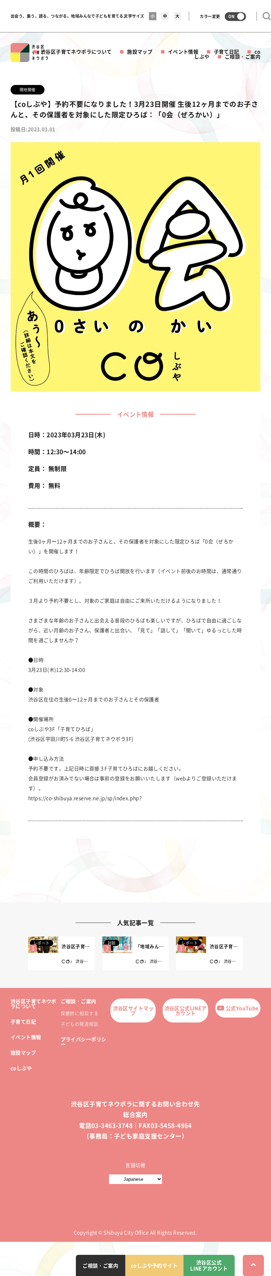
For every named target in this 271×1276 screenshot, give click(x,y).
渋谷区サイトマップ (133, 1010)
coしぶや (21, 1068)
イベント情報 (183, 51)
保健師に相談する (79, 1013)
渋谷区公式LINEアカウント (185, 1010)
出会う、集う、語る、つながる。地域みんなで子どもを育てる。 (69, 16)
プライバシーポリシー (84, 1042)
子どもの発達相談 (79, 1023)
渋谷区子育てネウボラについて (76, 51)
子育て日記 (226, 51)
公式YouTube (242, 1008)
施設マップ (139, 51)
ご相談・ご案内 (242, 56)
